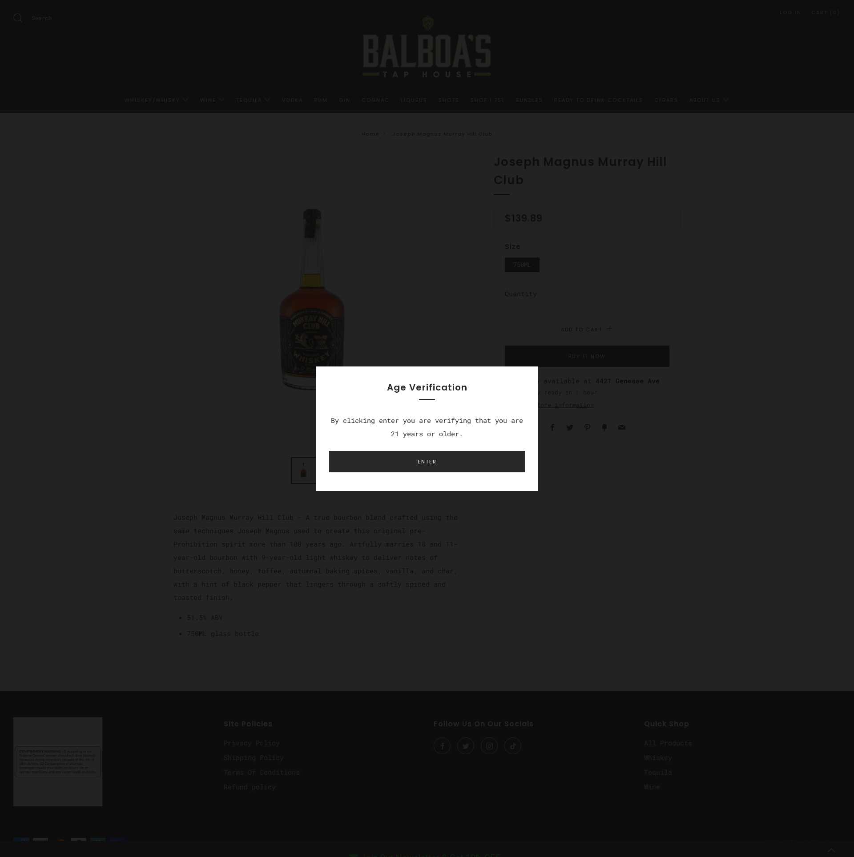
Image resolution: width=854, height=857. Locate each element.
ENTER (427, 461)
